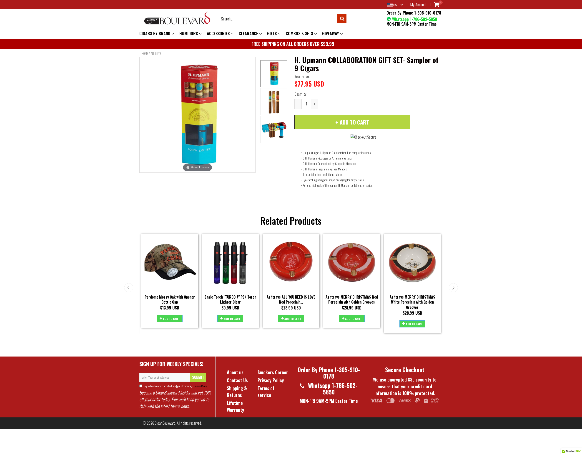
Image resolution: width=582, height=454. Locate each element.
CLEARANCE (249, 33)
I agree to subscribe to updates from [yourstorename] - (175, 386)
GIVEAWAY (331, 33)
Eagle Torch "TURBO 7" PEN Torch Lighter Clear (230, 299)
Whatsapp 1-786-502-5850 (414, 19)
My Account (418, 4)
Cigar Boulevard (165, 423)
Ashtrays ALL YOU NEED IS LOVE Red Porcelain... (291, 299)
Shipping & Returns (237, 391)
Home (145, 53)
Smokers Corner (273, 372)
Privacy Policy (200, 386)
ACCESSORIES (219, 33)
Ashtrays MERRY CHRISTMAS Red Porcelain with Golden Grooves (352, 299)
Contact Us (237, 380)
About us (235, 372)
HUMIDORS (189, 33)
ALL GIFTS (156, 53)
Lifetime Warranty (235, 406)
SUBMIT (198, 377)
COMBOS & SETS (300, 33)
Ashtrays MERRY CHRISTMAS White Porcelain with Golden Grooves (412, 302)
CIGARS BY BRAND (155, 33)
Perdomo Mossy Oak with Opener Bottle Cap (170, 299)
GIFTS (272, 33)
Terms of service (266, 391)
